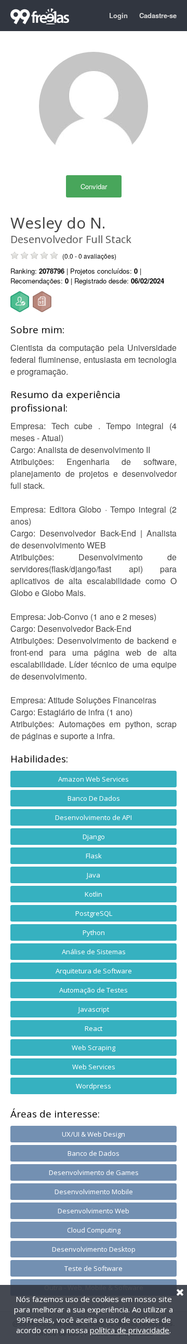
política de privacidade (129, 1330)
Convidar (94, 186)
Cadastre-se (158, 15)
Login (118, 15)
